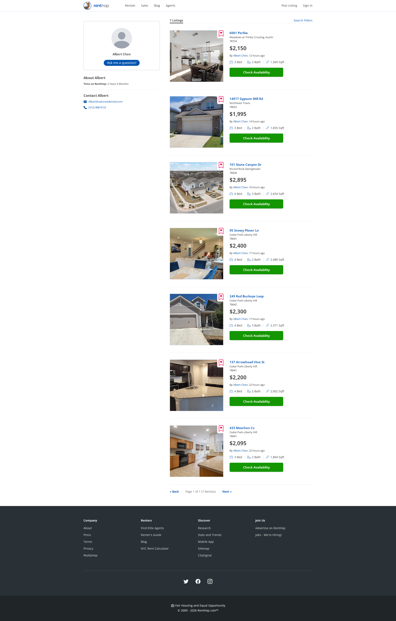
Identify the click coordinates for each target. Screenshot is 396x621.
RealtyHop (91, 555)
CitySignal (205, 555)
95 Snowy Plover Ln (244, 230)
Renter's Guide (151, 535)
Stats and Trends (210, 535)
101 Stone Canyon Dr (246, 164)
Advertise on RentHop (270, 528)
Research (204, 528)
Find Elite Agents (152, 528)
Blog (157, 5)
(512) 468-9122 (97, 107)
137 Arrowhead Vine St (247, 362)
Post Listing (289, 5)
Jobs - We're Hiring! (268, 535)
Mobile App (206, 542)
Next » (227, 491)
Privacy (88, 548)
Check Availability (256, 72)
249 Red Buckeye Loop (247, 296)
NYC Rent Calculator (155, 548)
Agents (170, 5)
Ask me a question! (121, 62)
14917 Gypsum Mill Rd (246, 99)
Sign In (307, 5)
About (88, 528)
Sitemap (203, 548)
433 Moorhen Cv (242, 428)
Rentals (130, 5)
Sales (144, 5)
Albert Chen (240, 55)
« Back (174, 491)
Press (87, 535)
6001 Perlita (239, 33)
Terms (88, 542)
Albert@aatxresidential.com (105, 101)
